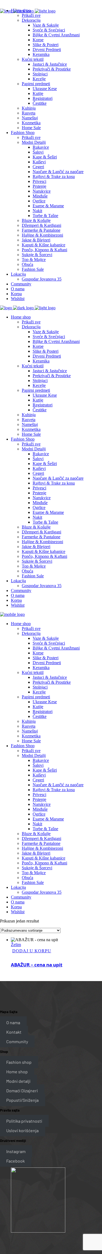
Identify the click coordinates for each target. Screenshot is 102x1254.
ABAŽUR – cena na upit (36, 965)
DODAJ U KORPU (31, 951)
